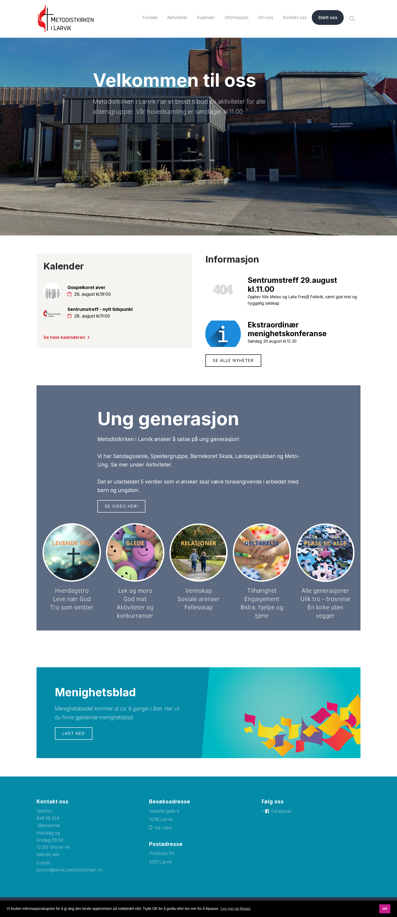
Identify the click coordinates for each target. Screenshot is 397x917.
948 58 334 (48, 818)
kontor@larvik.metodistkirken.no (70, 870)
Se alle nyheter (233, 360)
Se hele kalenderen (64, 337)
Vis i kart (163, 828)
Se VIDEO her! (121, 506)
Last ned (73, 733)
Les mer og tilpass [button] (235, 909)
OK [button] (385, 909)
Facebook (281, 811)
